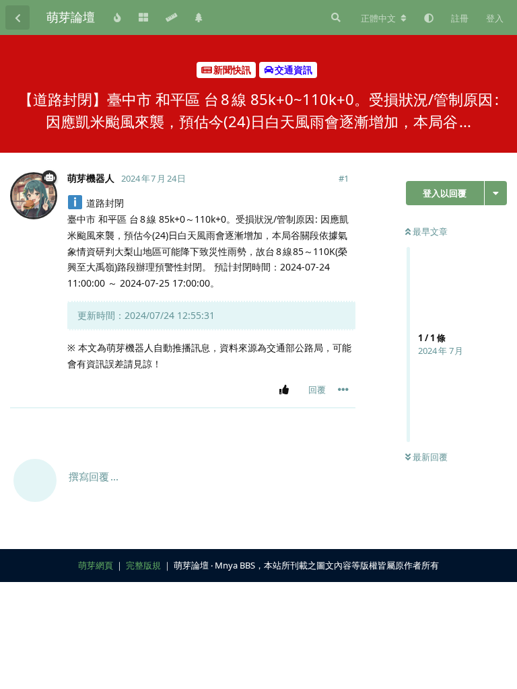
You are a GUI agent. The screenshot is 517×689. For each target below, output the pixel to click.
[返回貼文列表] (17, 17)
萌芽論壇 (70, 17)
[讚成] (286, 390)
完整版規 (143, 565)
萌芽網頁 (95, 565)
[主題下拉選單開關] (496, 193)
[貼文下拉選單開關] (343, 389)
